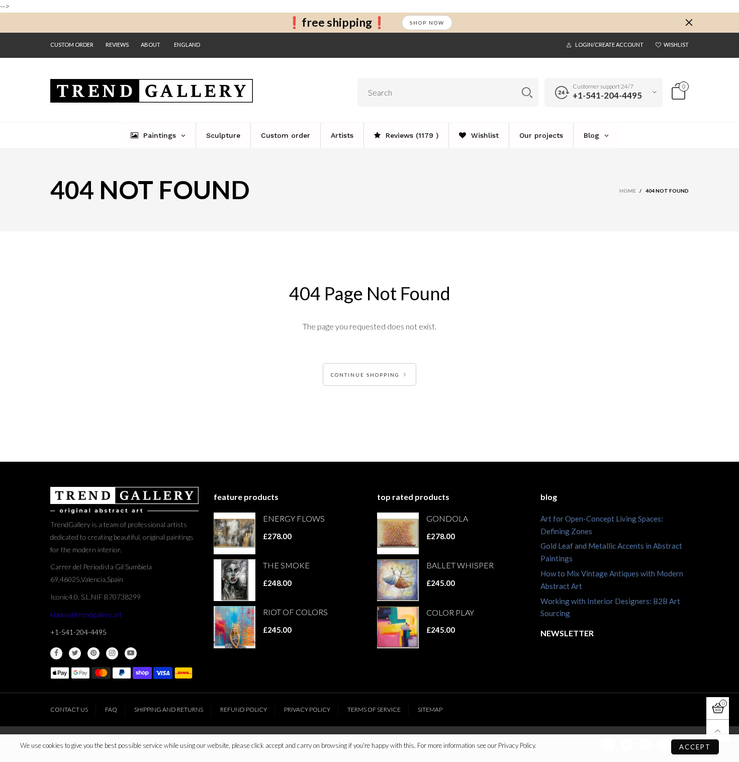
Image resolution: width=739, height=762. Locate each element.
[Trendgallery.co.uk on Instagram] (112, 653)
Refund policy (243, 709)
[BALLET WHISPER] (398, 580)
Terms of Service (374, 709)
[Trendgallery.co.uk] (151, 90)
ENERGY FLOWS (294, 518)
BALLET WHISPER (460, 565)
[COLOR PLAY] (398, 627)
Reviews (117, 44)
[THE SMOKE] (234, 580)
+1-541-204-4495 (607, 95)
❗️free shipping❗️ (337, 22)
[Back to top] (717, 731)
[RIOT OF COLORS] (234, 627)
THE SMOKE (286, 565)
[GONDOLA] (398, 533)
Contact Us (69, 709)
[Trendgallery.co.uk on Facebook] (56, 653)
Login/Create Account (609, 44)
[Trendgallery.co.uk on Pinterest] (93, 653)
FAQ (111, 709)
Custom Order (72, 44)
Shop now (427, 23)
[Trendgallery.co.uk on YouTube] (131, 653)
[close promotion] (688, 23)
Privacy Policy (307, 709)
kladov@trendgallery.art (86, 614)
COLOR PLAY (450, 612)
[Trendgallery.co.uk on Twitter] (75, 653)
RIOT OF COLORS (295, 612)
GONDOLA (447, 518)
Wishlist (676, 44)
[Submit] (527, 92)
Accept (695, 747)
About (150, 44)
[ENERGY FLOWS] (234, 533)
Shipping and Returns (168, 709)
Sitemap (430, 709)
